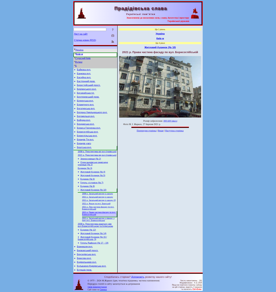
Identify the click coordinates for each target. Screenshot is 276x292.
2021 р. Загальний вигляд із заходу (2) (99, 200)
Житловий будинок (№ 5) (92, 175)
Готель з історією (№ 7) (91, 183)
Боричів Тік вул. (85, 139)
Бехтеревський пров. (88, 97)
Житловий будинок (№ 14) (93, 233)
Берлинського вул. (86, 89)
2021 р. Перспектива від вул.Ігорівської (97, 155)
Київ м (79, 54)
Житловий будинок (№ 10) (93, 190)
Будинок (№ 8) (87, 186)
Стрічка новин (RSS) (85, 40)
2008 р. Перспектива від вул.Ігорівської (97, 151)
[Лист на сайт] (113, 36)
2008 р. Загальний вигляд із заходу (97, 194)
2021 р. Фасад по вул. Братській (96, 204)
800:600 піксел (170, 120)
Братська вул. (84, 147)
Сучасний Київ (83, 58)
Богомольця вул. (86, 116)
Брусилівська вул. (86, 254)
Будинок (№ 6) (87, 179)
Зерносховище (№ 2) (90, 159)
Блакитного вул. (85, 104)
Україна (79, 50)
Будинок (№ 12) (88, 230)
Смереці (103, 290)
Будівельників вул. (87, 262)
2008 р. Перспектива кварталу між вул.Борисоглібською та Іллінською (95, 225)
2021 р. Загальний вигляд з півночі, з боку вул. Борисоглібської (98, 219)
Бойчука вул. (84, 120)
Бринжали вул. (85, 246)
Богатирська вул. (86, 108)
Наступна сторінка (174, 130)
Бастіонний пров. (86, 81)
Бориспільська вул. (87, 135)
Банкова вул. (84, 73)
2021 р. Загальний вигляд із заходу (97, 197)
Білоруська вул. (85, 101)
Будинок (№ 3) (85, 168)
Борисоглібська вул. (87, 132)
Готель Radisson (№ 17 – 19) (94, 243)
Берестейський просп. (88, 85)
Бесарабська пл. (85, 93)
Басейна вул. (84, 77)
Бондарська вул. (85, 124)
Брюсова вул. (84, 258)
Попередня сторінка (146, 130)
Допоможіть (137, 276)
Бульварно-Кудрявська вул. (91, 266)
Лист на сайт (81, 34)
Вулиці (78, 62)
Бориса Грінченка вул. (89, 128)
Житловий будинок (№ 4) (92, 172)
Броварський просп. (87, 250)
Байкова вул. (84, 69)
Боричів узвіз (84, 143)
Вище (161, 130)
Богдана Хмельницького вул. (92, 112)
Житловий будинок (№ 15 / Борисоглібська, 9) (92, 238)
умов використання (97, 286)
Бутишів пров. (84, 270)
